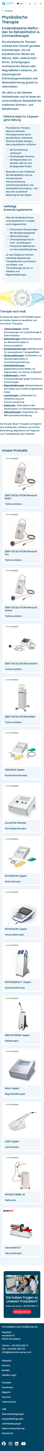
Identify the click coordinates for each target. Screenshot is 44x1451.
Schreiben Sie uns (22, 1312)
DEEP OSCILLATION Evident (20, 716)
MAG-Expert (12, 1088)
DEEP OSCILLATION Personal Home (21, 609)
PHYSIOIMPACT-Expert (18, 982)
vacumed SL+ (13, 1247)
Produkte (9, 11)
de (21, 4)
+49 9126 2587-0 (19, 1345)
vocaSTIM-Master (15, 823)
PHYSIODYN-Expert (16, 876)
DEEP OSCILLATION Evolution (21, 663)
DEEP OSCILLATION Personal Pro (21, 553)
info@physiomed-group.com (16, 1352)
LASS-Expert (12, 1141)
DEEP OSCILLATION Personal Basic (21, 497)
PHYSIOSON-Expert (16, 929)
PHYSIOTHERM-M (15, 1194)
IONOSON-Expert (14, 769)
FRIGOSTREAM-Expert (17, 1035)
